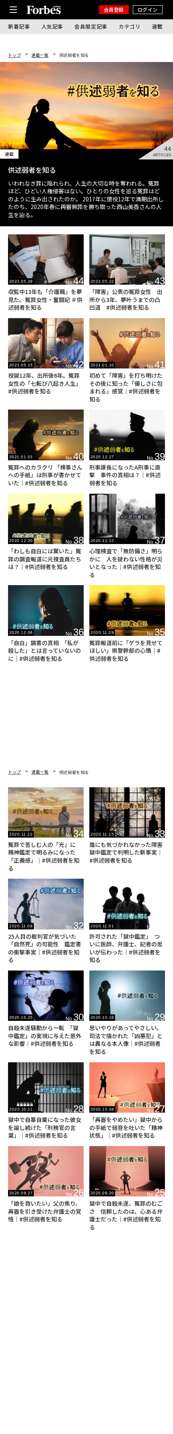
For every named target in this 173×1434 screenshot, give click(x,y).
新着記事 (19, 26)
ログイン (148, 9)
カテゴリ (130, 26)
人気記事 (52, 26)
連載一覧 (40, 55)
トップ (14, 55)
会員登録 (114, 9)
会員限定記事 (90, 26)
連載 (157, 26)
